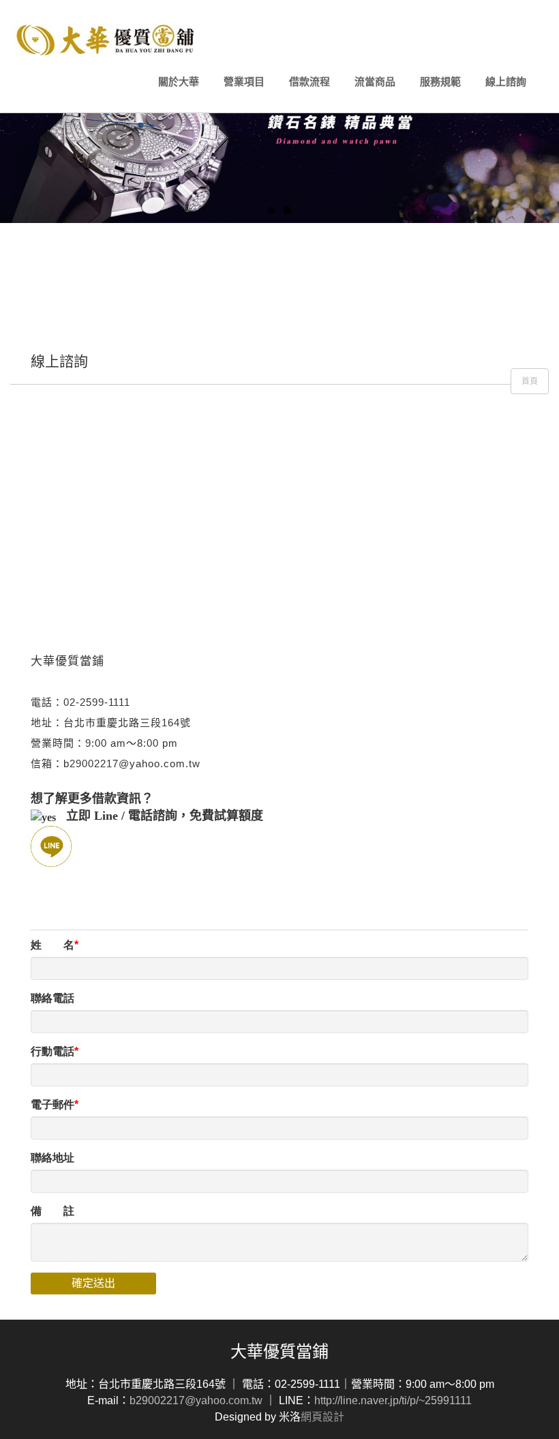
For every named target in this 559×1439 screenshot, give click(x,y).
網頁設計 (322, 1417)
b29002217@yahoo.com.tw (196, 1400)
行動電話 (52, 1051)
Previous (10, 126)
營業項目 (244, 81)
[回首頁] (107, 39)
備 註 (52, 1211)
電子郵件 (52, 1104)
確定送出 (93, 1283)
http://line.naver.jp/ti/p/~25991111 (393, 1400)
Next (549, 126)
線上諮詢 (505, 81)
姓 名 (52, 945)
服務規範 (440, 81)
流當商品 (374, 81)
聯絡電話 (52, 998)
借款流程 (309, 81)
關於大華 (178, 81)
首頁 (530, 381)
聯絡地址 (52, 1157)
